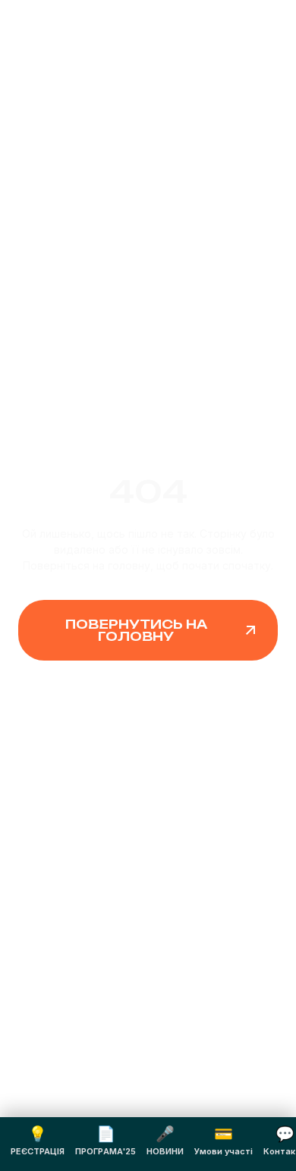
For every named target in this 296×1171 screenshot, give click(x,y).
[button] (148, 630)
